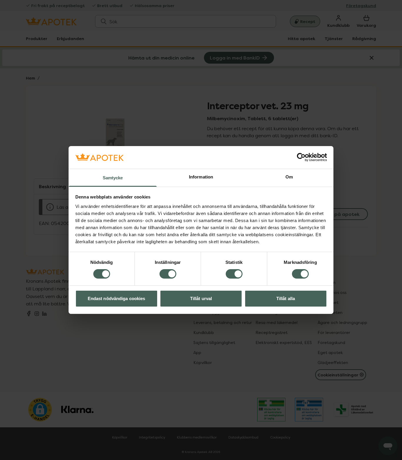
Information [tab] (201, 176)
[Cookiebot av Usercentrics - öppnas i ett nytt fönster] (301, 157)
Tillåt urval (201, 298)
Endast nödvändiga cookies (116, 298)
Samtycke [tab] (113, 177)
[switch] (168, 274)
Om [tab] (289, 176)
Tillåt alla (285, 298)
